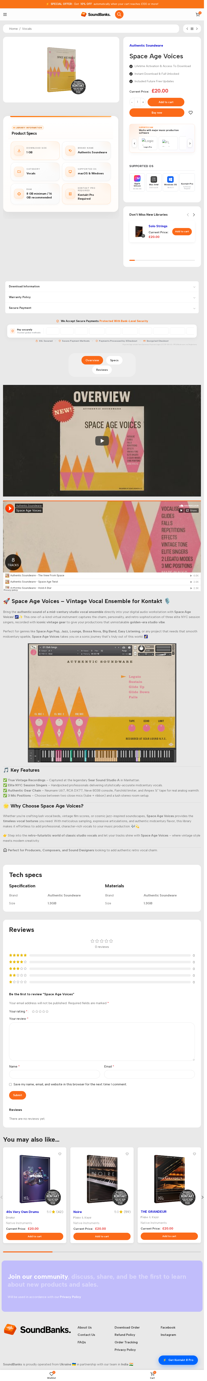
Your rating (18, 1011)
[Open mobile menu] (5, 14)
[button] (182, 231)
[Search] (119, 14)
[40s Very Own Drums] (34, 1179)
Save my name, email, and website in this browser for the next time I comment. (70, 1084)
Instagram (168, 1335)
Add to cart (166, 102)
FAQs (82, 1342)
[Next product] (196, 28)
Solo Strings (158, 226)
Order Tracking (126, 1342)
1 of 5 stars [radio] (33, 1011)
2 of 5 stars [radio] (36, 1011)
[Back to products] (192, 28)
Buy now (157, 112)
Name (14, 1066)
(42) (59, 1212)
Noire (77, 1212)
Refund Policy (125, 1335)
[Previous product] (187, 28)
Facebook (168, 1327)
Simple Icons (192, 344)
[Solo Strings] (139, 231)
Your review (19, 1019)
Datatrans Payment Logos (151, 344)
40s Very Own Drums (22, 1212)
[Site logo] (96, 14)
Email (109, 1066)
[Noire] (102, 1179)
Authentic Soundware (146, 45)
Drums (10, 1217)
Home (13, 29)
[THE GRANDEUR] (169, 1179)
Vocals (27, 29)
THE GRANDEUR (154, 1212)
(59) (127, 1212)
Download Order (127, 1327)
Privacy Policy (125, 1350)
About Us (85, 1327)
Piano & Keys (82, 1217)
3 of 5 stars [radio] (40, 1011)
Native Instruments (19, 1223)
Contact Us (86, 1335)
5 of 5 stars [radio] (47, 1011)
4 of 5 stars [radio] (43, 1011)
